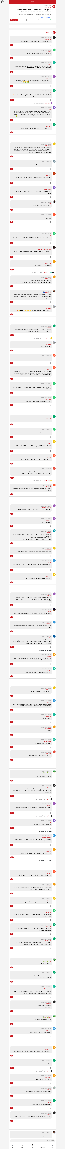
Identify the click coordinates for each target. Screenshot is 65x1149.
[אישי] (12, 1145)
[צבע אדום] (22, 1145)
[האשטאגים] (42, 1145)
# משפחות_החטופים (45, 17)
